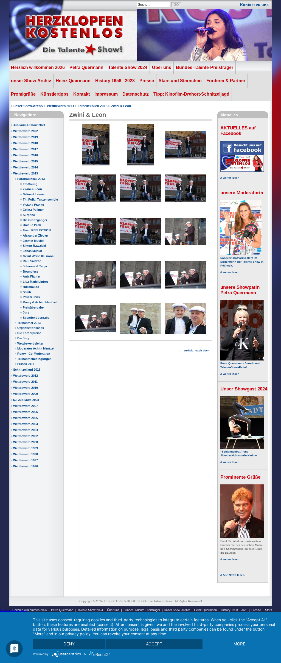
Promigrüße (23, 94)
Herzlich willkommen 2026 (38, 67)
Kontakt (81, 94)
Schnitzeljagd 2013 (26, 369)
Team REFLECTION (37, 230)
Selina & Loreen (34, 194)
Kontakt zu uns (254, 4)
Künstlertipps (54, 94)
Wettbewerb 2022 (25, 131)
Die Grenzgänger (35, 220)
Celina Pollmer (33, 209)
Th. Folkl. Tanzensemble (40, 199)
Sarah (27, 292)
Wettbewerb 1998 (25, 454)
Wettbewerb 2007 (25, 405)
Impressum (106, 94)
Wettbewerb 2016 (25, 155)
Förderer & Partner (225, 80)
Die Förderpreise (29, 333)
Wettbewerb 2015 (25, 161)
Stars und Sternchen (180, 80)
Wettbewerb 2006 (25, 412)
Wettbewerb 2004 (25, 424)
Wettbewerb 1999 (25, 448)
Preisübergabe (33, 307)
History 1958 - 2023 (115, 80)
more (239, 644)
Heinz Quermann (73, 80)
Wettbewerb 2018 (25, 143)
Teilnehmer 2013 (29, 322)
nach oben (202, 350)
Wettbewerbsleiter (30, 343)
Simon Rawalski (34, 245)
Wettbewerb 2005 (25, 418)
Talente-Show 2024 (127, 67)
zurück (188, 350)
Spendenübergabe (36, 317)
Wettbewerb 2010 (25, 387)
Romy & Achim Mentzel (40, 302)
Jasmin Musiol (33, 240)
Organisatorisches (30, 327)
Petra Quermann (86, 67)
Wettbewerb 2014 (25, 167)
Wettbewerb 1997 (25, 460)
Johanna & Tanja (35, 266)
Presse (146, 80)
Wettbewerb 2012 (25, 375)
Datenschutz (135, 94)
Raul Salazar (32, 261)
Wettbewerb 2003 (25, 430)
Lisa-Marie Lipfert (35, 281)
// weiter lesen (229, 177)
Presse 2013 (25, 363)
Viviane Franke (33, 204)
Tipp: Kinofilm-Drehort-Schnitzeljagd (191, 94)
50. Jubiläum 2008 (26, 399)
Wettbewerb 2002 (25, 436)
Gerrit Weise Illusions (38, 256)
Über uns (161, 67)
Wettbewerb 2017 (25, 149)
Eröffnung (30, 184)
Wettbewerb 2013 (60, 106)
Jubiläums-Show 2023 (29, 125)
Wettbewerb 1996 (25, 466)
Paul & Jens (31, 297)
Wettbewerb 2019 (25, 137)
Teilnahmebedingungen (34, 358)
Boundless (30, 271)
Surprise (29, 215)
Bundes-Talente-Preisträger (204, 67)
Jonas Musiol (32, 251)
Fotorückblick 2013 (93, 106)
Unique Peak (32, 225)
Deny (69, 644)
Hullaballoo (31, 286)
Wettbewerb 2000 (25, 442)
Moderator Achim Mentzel (35, 348)
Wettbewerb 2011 (25, 381)
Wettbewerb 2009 (25, 393)
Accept (154, 644)
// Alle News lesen (232, 574)
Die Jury (23, 338)
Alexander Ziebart (35, 235)
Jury (26, 312)
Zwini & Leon (121, 106)
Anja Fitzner (31, 276)
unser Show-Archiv (31, 80)
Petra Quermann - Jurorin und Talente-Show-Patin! (240, 365)
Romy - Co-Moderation (33, 353)
